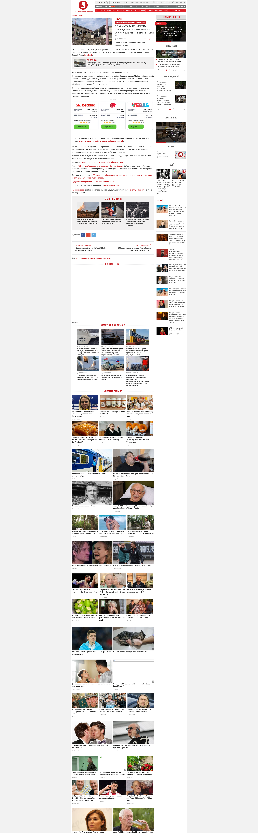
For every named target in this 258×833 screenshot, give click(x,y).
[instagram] (154, 2)
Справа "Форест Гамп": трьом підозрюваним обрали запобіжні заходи (169, 61)
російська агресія (88, 258)
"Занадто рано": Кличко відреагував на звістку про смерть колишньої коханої (177, 291)
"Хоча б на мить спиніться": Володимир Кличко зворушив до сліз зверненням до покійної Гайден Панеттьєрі (177, 210)
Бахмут (99, 258)
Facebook (88, 55)
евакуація (106, 258)
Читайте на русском (147, 38)
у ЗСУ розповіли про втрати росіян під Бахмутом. (102, 162)
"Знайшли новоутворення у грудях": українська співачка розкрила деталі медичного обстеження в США (176, 254)
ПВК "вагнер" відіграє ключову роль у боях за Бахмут (100, 166)
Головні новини (78, 190)
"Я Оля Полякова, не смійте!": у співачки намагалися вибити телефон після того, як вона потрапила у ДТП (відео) (177, 239)
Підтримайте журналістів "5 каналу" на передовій (93, 182)
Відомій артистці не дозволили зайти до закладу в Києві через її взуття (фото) (177, 279)
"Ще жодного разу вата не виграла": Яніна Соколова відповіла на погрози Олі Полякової (177, 267)
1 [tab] (163, 41)
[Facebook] (150, 2)
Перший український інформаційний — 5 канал (83, 7)
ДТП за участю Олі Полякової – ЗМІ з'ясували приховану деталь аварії (176, 331)
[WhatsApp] (165, 2)
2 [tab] (178, 41)
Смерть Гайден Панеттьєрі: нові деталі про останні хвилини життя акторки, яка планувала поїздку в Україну (177, 317)
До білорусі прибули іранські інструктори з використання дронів (111, 377)
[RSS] (184, 2)
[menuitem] (99, 6)
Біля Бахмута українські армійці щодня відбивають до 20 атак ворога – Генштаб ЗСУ (87, 221)
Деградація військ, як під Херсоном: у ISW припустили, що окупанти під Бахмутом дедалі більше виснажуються (116, 64)
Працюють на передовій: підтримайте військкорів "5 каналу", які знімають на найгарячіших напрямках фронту (165, 90)
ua (144, 2)
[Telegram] (161, 2)
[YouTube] (181, 2)
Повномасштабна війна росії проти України (130, 22)
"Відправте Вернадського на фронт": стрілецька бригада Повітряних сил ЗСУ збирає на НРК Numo (164, 103)
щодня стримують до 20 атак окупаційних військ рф (101, 141)
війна (78, 258)
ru (147, 2)
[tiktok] (158, 2)
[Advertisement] (113, 114)
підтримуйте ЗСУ (111, 185)
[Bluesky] (177, 2)
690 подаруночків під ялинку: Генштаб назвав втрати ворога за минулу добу (112, 221)
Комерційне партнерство (161, 153)
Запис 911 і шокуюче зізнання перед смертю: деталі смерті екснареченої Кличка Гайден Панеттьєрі (177, 225)
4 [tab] (176, 70)
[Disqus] (113, 295)
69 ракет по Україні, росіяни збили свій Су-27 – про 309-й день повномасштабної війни (87, 377)
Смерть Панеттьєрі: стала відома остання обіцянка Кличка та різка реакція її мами (177, 303)
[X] (169, 2)
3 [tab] (173, 70)
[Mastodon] (173, 2)
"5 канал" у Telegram (135, 190)
